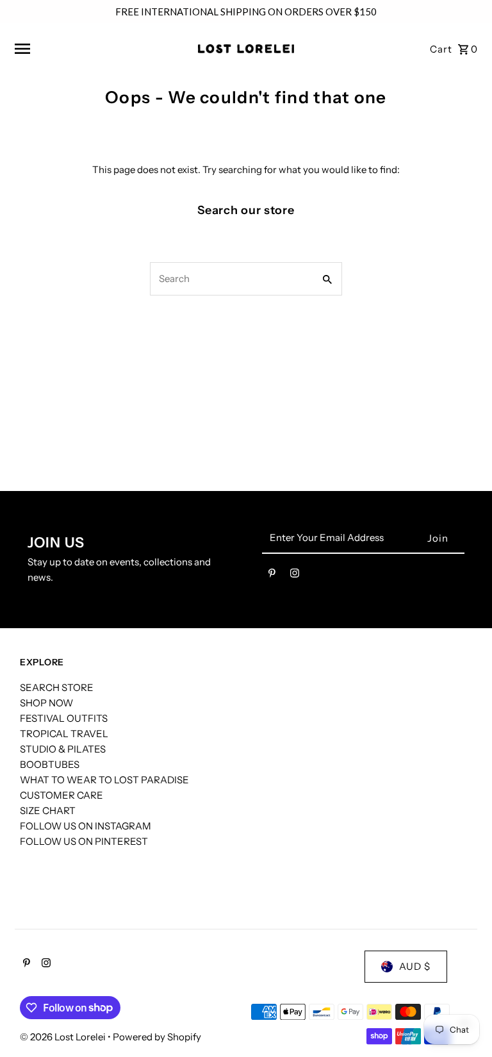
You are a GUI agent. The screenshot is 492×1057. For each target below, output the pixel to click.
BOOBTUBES (49, 764)
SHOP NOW (46, 703)
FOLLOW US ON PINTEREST (84, 841)
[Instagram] (294, 575)
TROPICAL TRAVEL (64, 734)
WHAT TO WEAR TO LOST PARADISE (104, 780)
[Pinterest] (271, 575)
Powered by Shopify (157, 1037)
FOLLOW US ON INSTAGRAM (85, 826)
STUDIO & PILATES (63, 749)
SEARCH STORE (57, 687)
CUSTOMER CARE (61, 795)
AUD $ (414, 966)
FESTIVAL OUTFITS (64, 718)
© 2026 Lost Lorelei (64, 1037)
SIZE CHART (48, 810)
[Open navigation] (101, 49)
